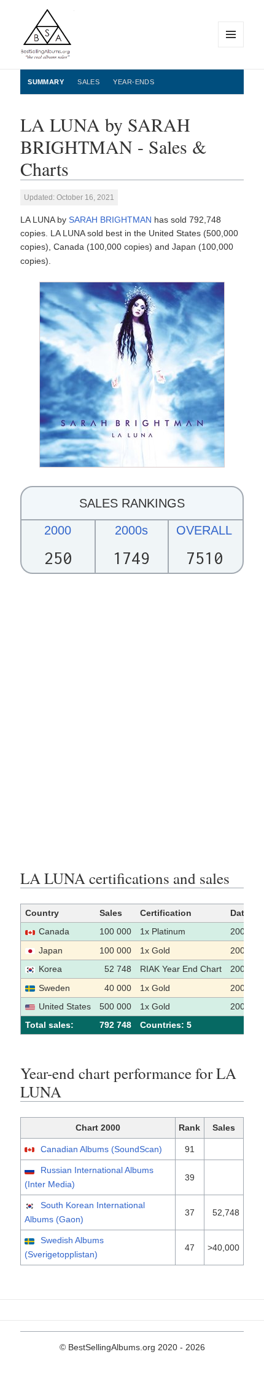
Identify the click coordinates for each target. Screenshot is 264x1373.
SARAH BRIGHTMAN (110, 220)
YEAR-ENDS (133, 82)
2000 (57, 530)
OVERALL (204, 530)
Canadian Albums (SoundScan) (101, 1149)
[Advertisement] (132, 721)
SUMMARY (46, 82)
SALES (88, 82)
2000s (131, 530)
